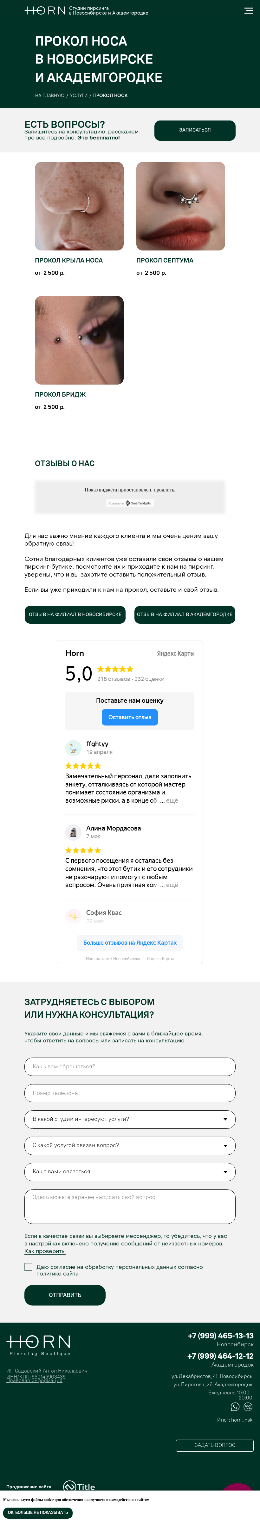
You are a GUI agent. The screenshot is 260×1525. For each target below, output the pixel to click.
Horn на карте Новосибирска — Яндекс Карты (130, 958)
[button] (195, 130)
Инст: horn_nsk (234, 1420)
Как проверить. (45, 1250)
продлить (164, 489)
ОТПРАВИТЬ (65, 1295)
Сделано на (116, 503)
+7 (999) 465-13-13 (221, 1336)
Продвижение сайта (28, 1486)
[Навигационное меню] (248, 11)
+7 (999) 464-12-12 (220, 1357)
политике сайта (57, 1273)
